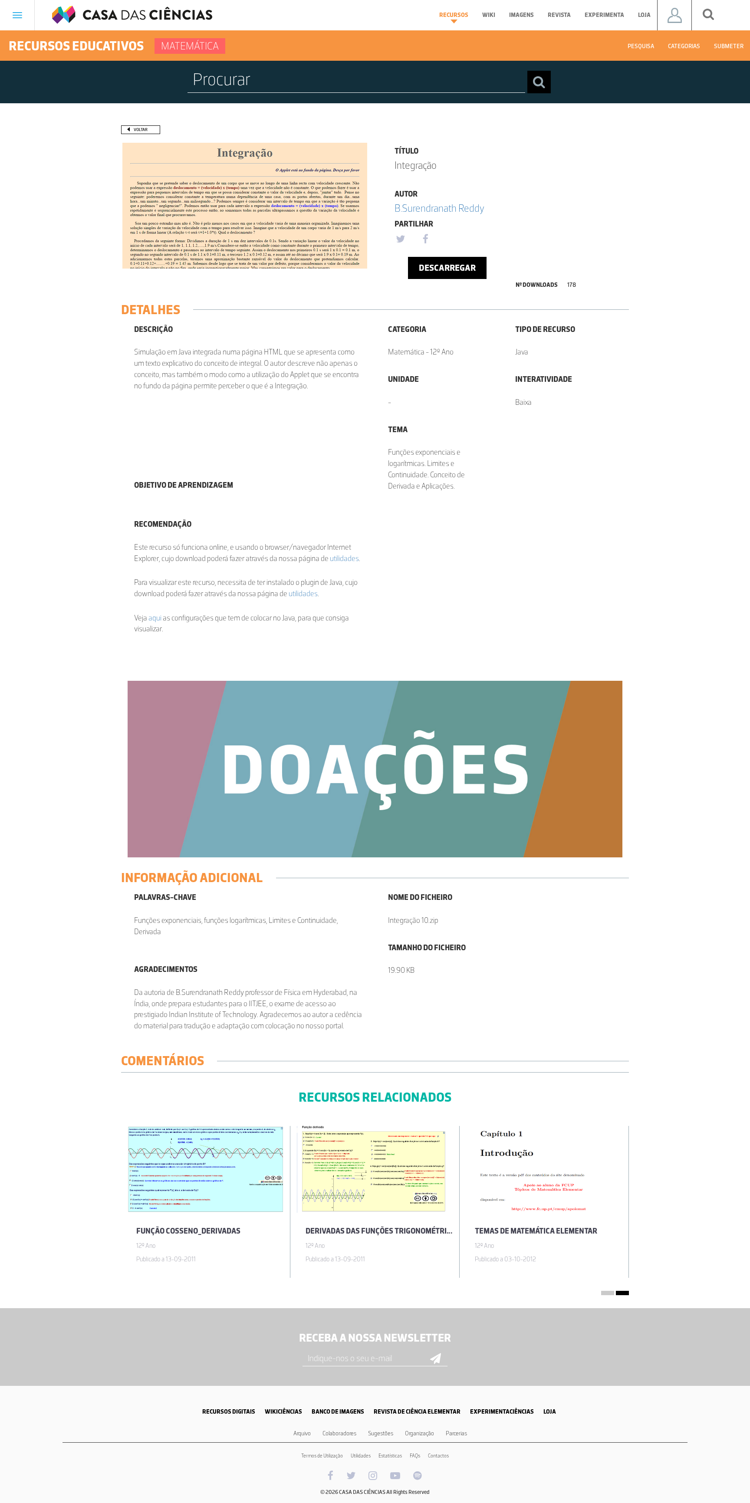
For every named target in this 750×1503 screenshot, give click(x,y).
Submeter (728, 46)
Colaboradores (339, 1433)
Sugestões (380, 1433)
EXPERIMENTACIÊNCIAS (502, 1411)
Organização (419, 1433)
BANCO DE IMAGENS (338, 1411)
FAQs (415, 1456)
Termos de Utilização (322, 1456)
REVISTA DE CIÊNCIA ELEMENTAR (417, 1411)
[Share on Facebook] (425, 239)
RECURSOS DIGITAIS (228, 1411)
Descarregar (447, 268)
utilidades (344, 558)
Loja (644, 15)
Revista (559, 15)
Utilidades (361, 1456)
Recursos (453, 15)
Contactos (438, 1456)
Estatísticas (390, 1456)
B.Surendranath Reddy (439, 208)
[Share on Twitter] (400, 239)
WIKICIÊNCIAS (283, 1411)
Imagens (521, 15)
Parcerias (456, 1433)
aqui (154, 618)
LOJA (549, 1411)
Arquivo (302, 1433)
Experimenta (604, 15)
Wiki (488, 15)
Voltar (141, 129)
